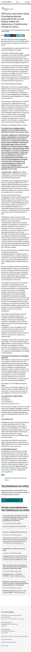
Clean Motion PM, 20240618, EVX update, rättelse (16, 479)
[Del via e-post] (23, 35)
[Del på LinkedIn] (8, 35)
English (7, 645)
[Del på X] (11, 35)
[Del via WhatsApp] (20, 35)
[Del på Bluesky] (17, 35)
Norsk (2, 645)
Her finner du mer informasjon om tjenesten (12, 619)
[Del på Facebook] (5, 35)
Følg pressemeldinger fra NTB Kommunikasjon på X (14, 636)
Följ (4, 500)
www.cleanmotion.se (15, 446)
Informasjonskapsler (6, 639)
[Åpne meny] (17, 2)
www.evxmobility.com (7, 471)
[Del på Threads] (14, 35)
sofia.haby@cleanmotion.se (12, 403)
